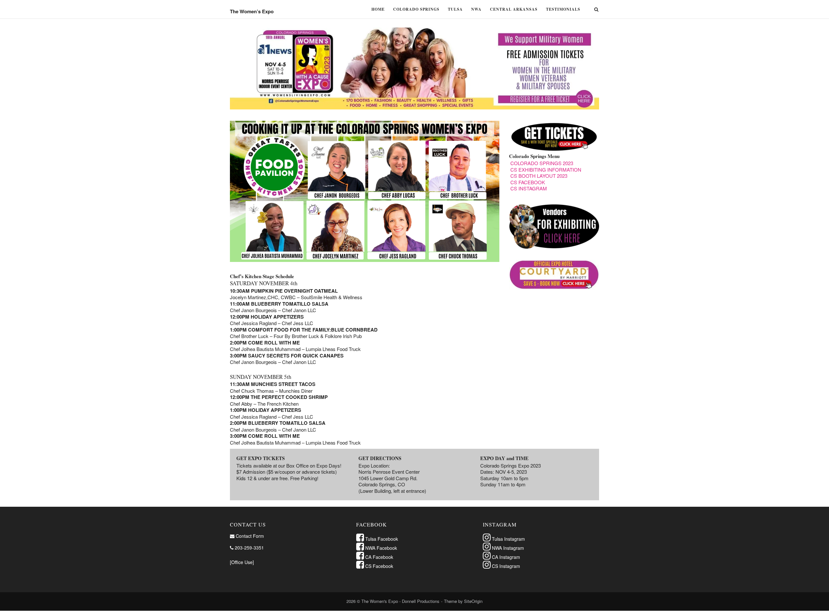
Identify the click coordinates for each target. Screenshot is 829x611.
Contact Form (249, 536)
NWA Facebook (380, 548)
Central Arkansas (514, 9)
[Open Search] (596, 10)
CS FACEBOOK (527, 182)
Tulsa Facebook (381, 539)
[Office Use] (242, 562)
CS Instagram (505, 566)
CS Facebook (378, 566)
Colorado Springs (416, 9)
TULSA (455, 9)
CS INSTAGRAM (528, 188)
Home (378, 9)
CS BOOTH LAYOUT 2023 (538, 175)
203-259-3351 (248, 547)
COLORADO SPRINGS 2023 (541, 163)
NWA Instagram (507, 548)
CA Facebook (378, 557)
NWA (476, 9)
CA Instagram (505, 557)
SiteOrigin (473, 601)
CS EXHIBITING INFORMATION (545, 169)
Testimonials (563, 9)
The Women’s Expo (252, 11)
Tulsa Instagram (508, 539)
